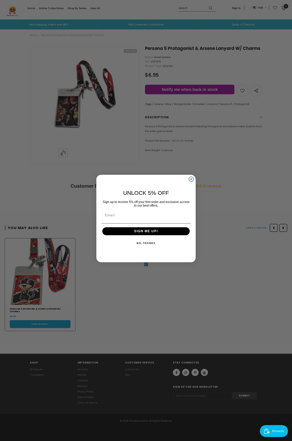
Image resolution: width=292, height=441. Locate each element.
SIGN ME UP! (146, 231)
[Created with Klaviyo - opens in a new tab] (146, 264)
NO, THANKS (146, 243)
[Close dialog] (191, 179)
